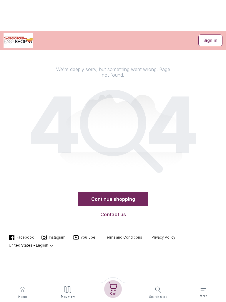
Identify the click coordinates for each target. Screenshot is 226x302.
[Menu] (203, 290)
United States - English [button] (28, 245)
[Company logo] (18, 40)
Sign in (210, 40)
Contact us (113, 214)
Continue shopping (113, 199)
